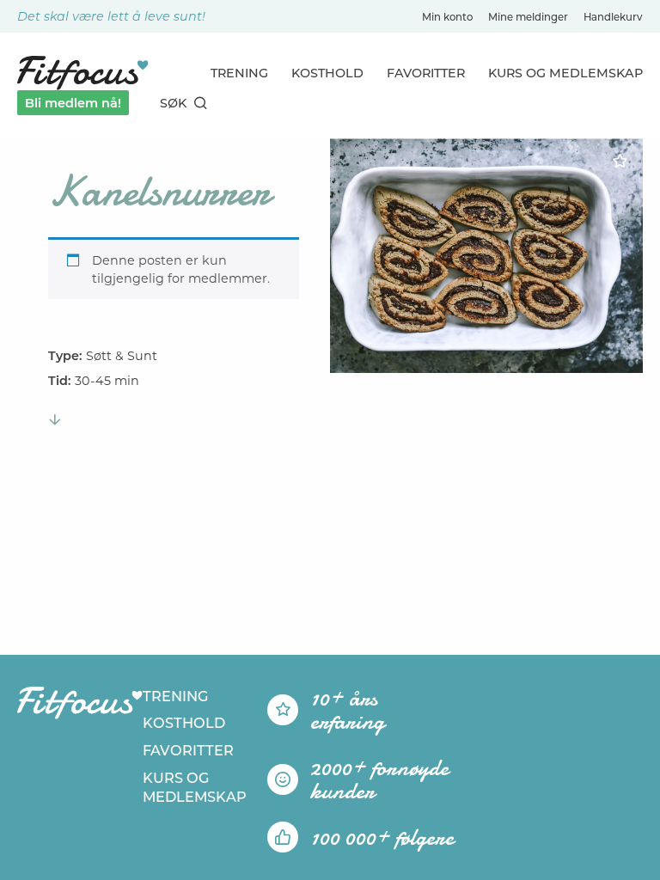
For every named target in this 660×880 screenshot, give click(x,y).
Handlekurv (613, 17)
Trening (239, 73)
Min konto (447, 17)
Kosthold (327, 73)
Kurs (565, 73)
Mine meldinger (528, 17)
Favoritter (426, 73)
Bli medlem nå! (73, 103)
